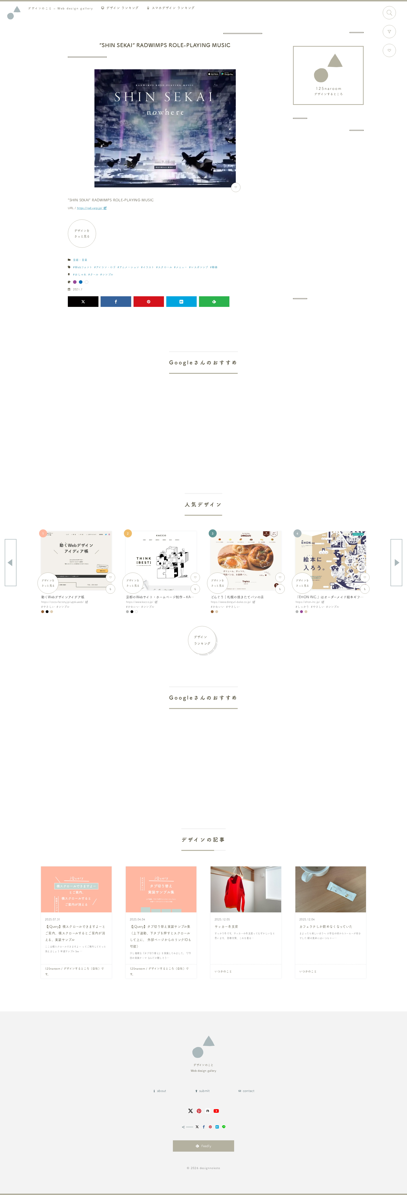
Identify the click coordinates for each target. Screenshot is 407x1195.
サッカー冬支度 (226, 926)
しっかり (303, 606)
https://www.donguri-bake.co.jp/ (231, 602)
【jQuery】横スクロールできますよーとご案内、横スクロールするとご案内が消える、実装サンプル (75, 933)
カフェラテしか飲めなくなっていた (325, 926)
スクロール (165, 267)
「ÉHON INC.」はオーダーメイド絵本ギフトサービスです (339, 597)
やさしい (49, 606)
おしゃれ (80, 274)
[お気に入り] (389, 50)
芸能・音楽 (80, 260)
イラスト (148, 267)
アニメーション (129, 267)
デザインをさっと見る (82, 233)
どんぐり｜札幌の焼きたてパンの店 (237, 597)
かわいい (133, 606)
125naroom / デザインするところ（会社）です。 (74, 971)
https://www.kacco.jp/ (139, 602)
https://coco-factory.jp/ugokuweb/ (62, 602)
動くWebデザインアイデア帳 (62, 597)
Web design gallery (60, 8)
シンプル (107, 274)
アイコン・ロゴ (106, 267)
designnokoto (210, 1167)
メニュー (181, 267)
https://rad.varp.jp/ (89, 207)
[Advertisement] (328, 214)
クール (94, 274)
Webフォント (83, 267)
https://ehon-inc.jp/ (308, 602)
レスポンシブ (199, 267)
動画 (215, 267)
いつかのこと (223, 971)
